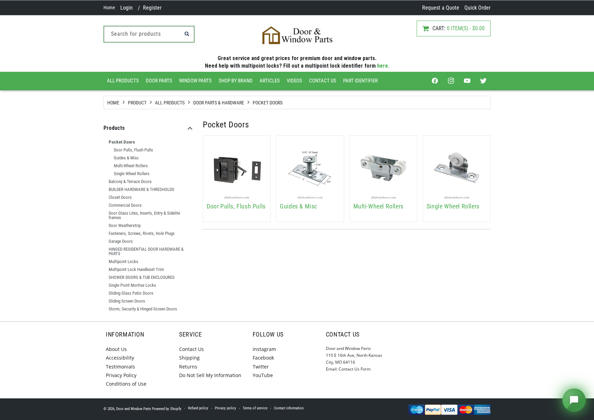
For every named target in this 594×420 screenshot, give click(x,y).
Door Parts (159, 81)
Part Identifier (360, 81)
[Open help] (574, 400)
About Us (116, 349)
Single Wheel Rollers (132, 173)
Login (126, 7)
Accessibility (120, 357)
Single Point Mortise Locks (132, 285)
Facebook (263, 357)
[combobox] (149, 34)
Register (152, 7)
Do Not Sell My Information (210, 375)
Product (137, 102)
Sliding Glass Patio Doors (131, 293)
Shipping (189, 357)
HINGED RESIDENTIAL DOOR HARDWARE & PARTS (146, 251)
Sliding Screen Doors (127, 301)
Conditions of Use (126, 384)
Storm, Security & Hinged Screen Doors (143, 308)
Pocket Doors (268, 102)
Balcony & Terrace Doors (130, 181)
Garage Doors (121, 241)
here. (383, 66)
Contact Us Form (355, 369)
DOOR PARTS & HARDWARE (218, 102)
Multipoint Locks (123, 261)
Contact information (289, 408)
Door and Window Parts (133, 409)
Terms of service (255, 408)
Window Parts (195, 81)
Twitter (261, 366)
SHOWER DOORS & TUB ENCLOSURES (142, 277)
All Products (123, 81)
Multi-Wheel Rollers (131, 165)
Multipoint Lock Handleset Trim (136, 269)
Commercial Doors (125, 205)
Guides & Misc (126, 157)
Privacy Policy (121, 375)
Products (114, 128)
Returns (188, 366)
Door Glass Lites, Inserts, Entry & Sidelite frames (144, 215)
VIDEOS (294, 81)
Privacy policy (225, 408)
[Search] (186, 33)
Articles (270, 81)
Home (109, 7)
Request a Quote (440, 7)
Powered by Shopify (167, 409)
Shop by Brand (236, 81)
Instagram (264, 349)
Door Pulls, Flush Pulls (133, 149)
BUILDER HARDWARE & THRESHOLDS (141, 189)
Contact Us (322, 81)
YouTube (263, 375)
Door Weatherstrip (125, 225)
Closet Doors (120, 197)
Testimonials (120, 366)
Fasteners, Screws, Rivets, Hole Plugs (142, 233)
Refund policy (198, 408)
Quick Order (477, 7)
